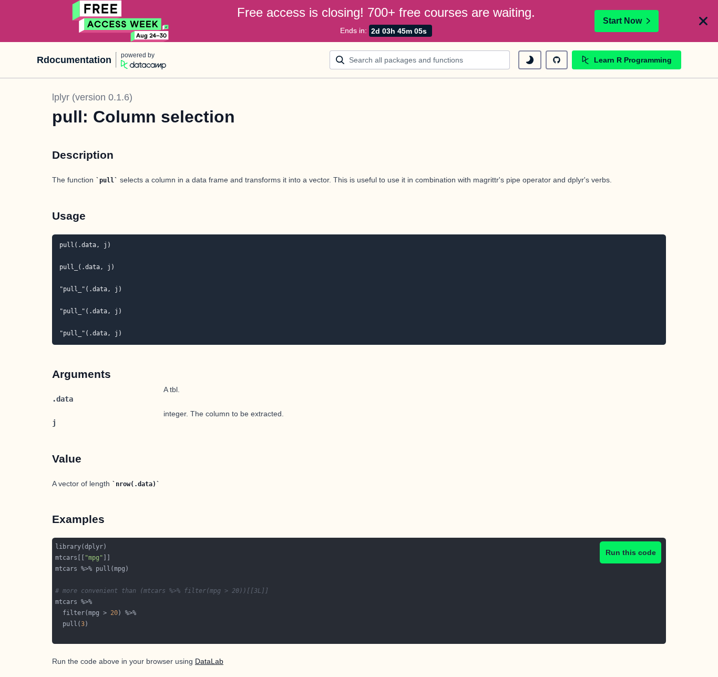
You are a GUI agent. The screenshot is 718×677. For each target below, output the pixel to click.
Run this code (631, 552)
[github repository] (557, 59)
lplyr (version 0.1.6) (92, 97)
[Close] (703, 21)
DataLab (209, 661)
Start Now (622, 20)
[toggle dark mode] (529, 59)
